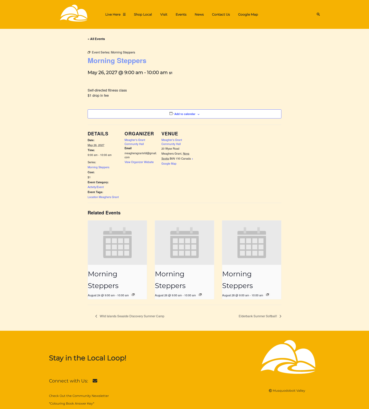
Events (181, 14)
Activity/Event (96, 187)
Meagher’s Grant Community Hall (135, 142)
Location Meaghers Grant (103, 197)
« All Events (96, 39)
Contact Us (221, 14)
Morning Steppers (98, 167)
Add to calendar (184, 114)
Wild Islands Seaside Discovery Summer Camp (131, 316)
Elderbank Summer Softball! (258, 316)
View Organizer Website (139, 162)
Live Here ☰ (115, 14)
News (199, 14)
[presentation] (117, 243)
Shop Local (143, 14)
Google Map (248, 14)
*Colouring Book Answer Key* (71, 403)
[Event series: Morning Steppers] (133, 294)
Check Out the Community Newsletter (79, 396)
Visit (163, 14)
